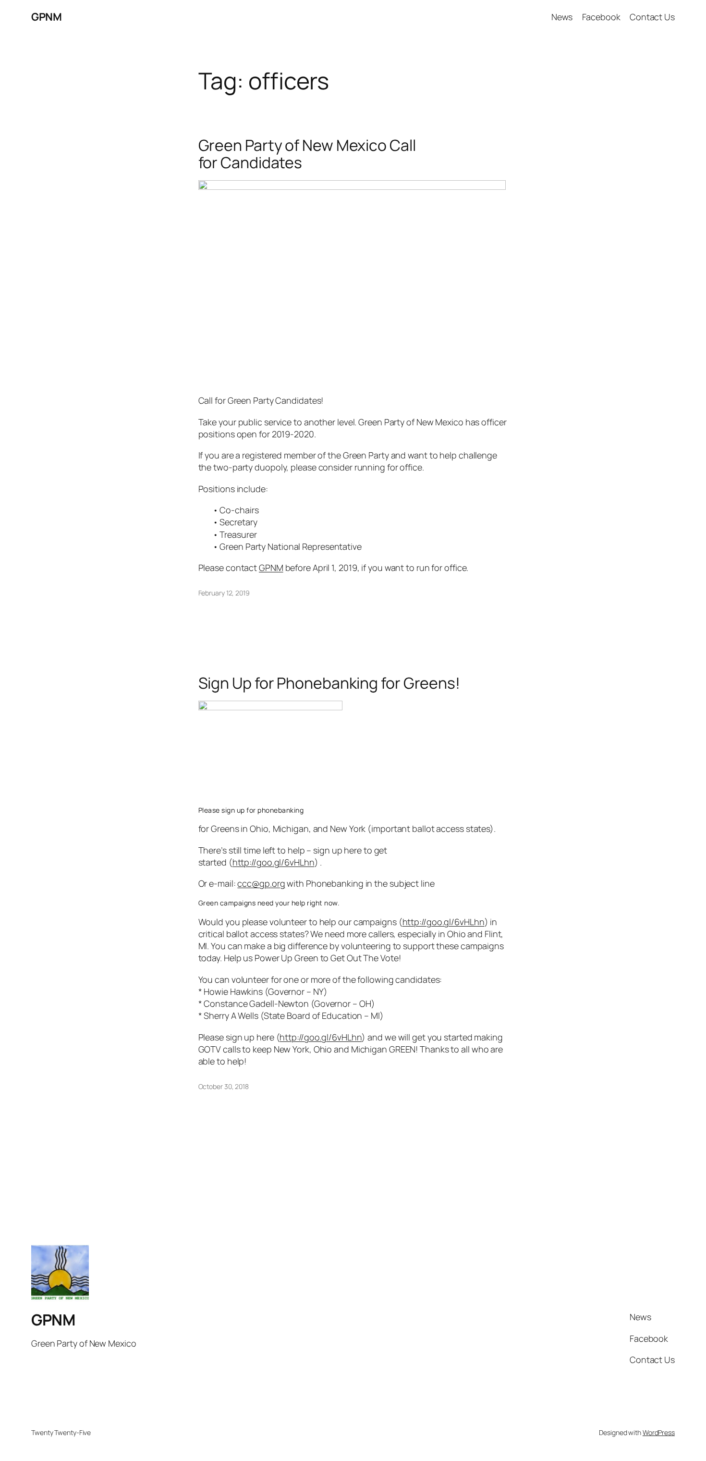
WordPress (659, 1432)
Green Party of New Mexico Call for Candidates (307, 153)
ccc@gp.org (261, 883)
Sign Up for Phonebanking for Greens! (329, 683)
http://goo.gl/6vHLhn (273, 862)
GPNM (46, 17)
